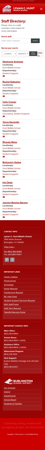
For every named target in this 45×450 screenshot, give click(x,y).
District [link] (7, 392)
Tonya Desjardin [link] (11, 122)
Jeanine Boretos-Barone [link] (15, 202)
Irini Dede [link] (8, 182)
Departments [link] (10, 396)
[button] (41, 9)
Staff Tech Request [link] (12, 308)
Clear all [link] (40, 54)
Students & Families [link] (13, 403)
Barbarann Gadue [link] (12, 162)
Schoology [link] (9, 284)
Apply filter (33, 53)
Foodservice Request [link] (13, 292)
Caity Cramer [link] (9, 102)
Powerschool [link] (10, 281)
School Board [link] (10, 400)
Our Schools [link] (9, 388)
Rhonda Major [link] (10, 142)
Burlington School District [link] (24, 1)
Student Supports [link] (10, 73)
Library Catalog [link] (11, 277)
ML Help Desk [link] (10, 296)
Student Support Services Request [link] (19, 300)
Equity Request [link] (10, 288)
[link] (4, 76)
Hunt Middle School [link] (11, 67)
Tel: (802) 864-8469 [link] (13, 251)
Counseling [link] (8, 113)
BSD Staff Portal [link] (11, 304)
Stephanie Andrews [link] (13, 61)
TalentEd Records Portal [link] (14, 312)
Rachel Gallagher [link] (11, 82)
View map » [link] (9, 247)
